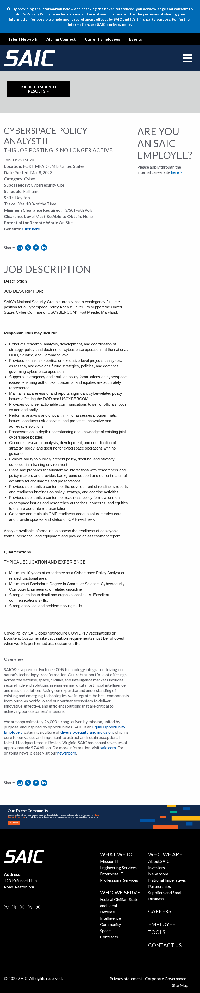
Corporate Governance (165, 978)
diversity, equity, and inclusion (86, 731)
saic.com (108, 747)
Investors (156, 867)
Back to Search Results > (38, 88)
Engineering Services (118, 867)
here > (176, 172)
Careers (159, 911)
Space (105, 930)
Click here (31, 228)
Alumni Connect (61, 39)
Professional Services (119, 879)
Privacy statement (126, 978)
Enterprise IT (111, 873)
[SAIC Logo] (24, 855)
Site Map (180, 985)
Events (135, 39)
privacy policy (120, 24)
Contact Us (165, 945)
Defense (107, 911)
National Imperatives (167, 879)
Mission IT (109, 861)
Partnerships (159, 886)
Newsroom (158, 873)
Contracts (109, 936)
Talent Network (22, 39)
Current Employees (102, 39)
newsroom (66, 752)
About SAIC (159, 861)
